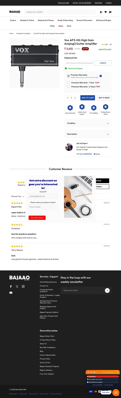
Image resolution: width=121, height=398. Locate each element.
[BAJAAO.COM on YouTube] (10, 292)
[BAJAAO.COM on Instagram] (23, 286)
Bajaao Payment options (49, 312)
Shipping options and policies (48, 307)
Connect (109, 3)
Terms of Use (45, 363)
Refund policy (13, 393)
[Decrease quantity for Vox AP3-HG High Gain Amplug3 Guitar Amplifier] (68, 97)
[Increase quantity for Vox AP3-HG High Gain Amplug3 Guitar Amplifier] (75, 97)
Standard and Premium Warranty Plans (48, 302)
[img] (17, 203)
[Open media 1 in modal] (34, 63)
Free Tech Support (47, 374)
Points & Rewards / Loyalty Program (50, 296)
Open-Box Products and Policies (49, 317)
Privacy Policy (45, 359)
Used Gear (98, 3)
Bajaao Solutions (46, 370)
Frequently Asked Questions (46, 290)
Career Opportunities (48, 355)
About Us (43, 344)
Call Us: (82, 3)
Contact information (56, 393)
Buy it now (104, 98)
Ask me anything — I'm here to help (103, 385)
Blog (41, 351)
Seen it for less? (104, 49)
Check (103, 63)
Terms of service (33, 393)
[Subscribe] (107, 290)
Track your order (63, 3)
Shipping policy (44, 393)
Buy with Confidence (47, 347)
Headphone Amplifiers (23, 33)
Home (11, 33)
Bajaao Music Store (47, 336)
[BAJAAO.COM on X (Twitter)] (17, 286)
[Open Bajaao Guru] (115, 392)
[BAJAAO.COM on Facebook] (10, 286)
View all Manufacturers (48, 282)
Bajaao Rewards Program (49, 366)
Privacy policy (23, 393)
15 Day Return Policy (48, 340)
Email (98, 154)
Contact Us (44, 286)
